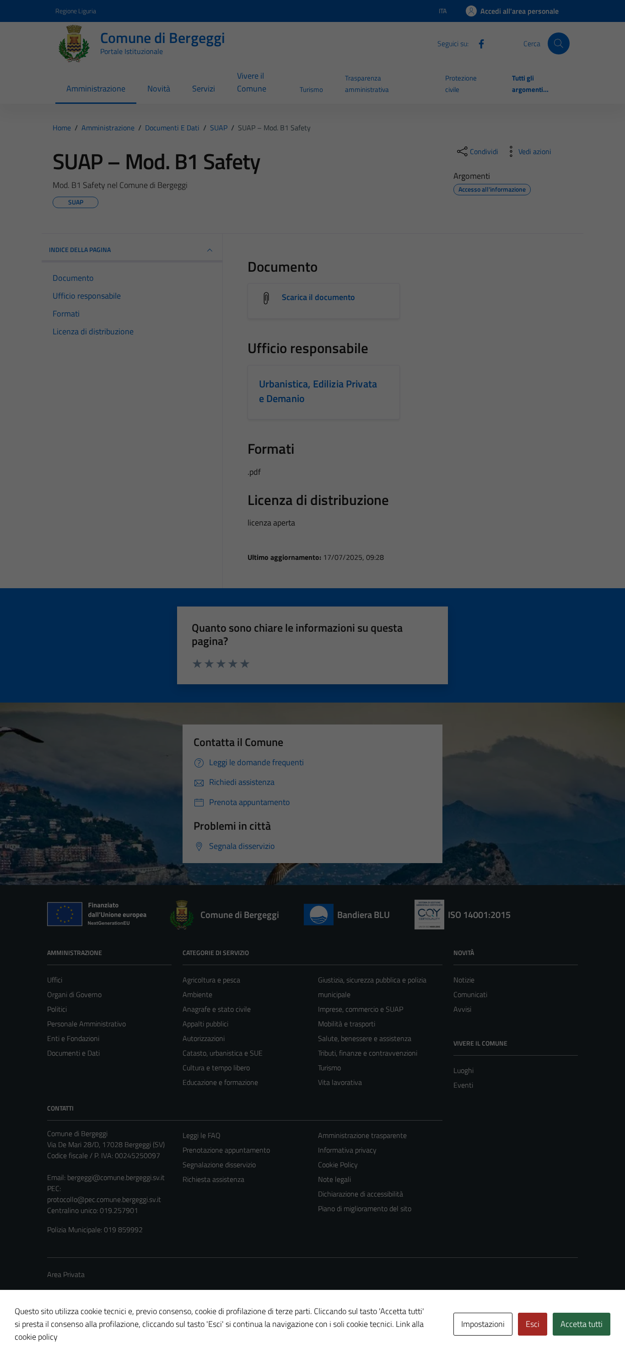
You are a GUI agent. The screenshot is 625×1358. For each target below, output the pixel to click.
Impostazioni (483, 1324)
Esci (532, 1324)
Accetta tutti (581, 1324)
